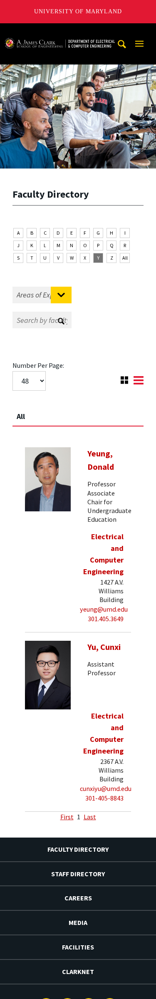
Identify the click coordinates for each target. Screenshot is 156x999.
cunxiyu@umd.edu (105, 788)
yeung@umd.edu (104, 609)
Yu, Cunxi (104, 647)
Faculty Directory (78, 849)
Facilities (78, 947)
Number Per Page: (38, 365)
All (125, 258)
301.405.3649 (106, 619)
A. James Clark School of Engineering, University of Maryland (59, 31)
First (67, 817)
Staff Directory (78, 874)
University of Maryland (78, 11)
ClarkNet (78, 971)
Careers (78, 898)
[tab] (78, 412)
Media (78, 922)
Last (90, 817)
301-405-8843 (104, 798)
